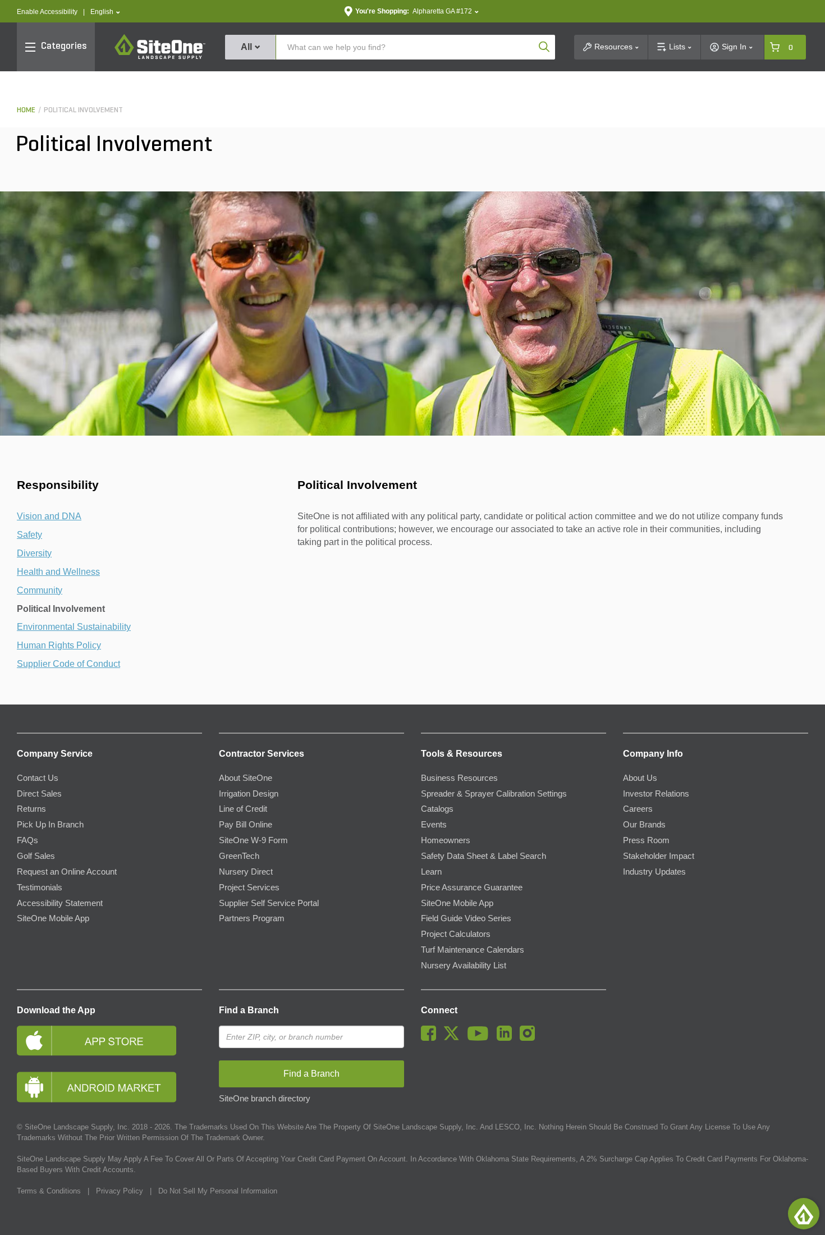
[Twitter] (454, 1037)
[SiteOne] (159, 57)
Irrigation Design (248, 793)
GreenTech (239, 856)
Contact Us (37, 778)
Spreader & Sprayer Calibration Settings (494, 793)
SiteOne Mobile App (53, 918)
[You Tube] (480, 1037)
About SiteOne (245, 778)
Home (26, 110)
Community (39, 590)
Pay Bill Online (245, 824)
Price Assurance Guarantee (471, 887)
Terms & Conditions (49, 1191)
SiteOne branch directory (264, 1098)
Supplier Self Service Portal (269, 903)
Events (434, 824)
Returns (31, 808)
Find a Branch (249, 1010)
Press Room (646, 840)
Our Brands (644, 824)
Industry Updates (654, 871)
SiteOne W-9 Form (253, 840)
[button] (105, 12)
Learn (431, 871)
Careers (638, 808)
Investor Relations (656, 793)
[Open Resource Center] (803, 1213)
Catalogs (437, 808)
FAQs (27, 840)
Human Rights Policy (59, 645)
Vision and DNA (49, 516)
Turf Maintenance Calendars (472, 949)
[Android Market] (109, 1087)
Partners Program (252, 918)
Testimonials (39, 887)
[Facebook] (431, 1037)
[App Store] (109, 1040)
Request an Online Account (67, 871)
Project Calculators (456, 934)
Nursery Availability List (463, 965)
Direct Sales (39, 793)
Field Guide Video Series (466, 918)
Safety (29, 534)
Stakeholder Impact (658, 856)
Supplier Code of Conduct (68, 664)
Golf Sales (36, 856)
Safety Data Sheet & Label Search (483, 856)
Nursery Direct (246, 871)
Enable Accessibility (47, 12)
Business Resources (459, 778)
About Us (640, 778)
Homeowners (445, 840)
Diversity (34, 553)
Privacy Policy (119, 1191)
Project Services (249, 887)
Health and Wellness (58, 572)
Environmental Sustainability (74, 627)
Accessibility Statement (60, 903)
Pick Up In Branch (50, 824)
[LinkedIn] (507, 1037)
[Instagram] (530, 1037)
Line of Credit (243, 808)
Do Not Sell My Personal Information (217, 1191)
